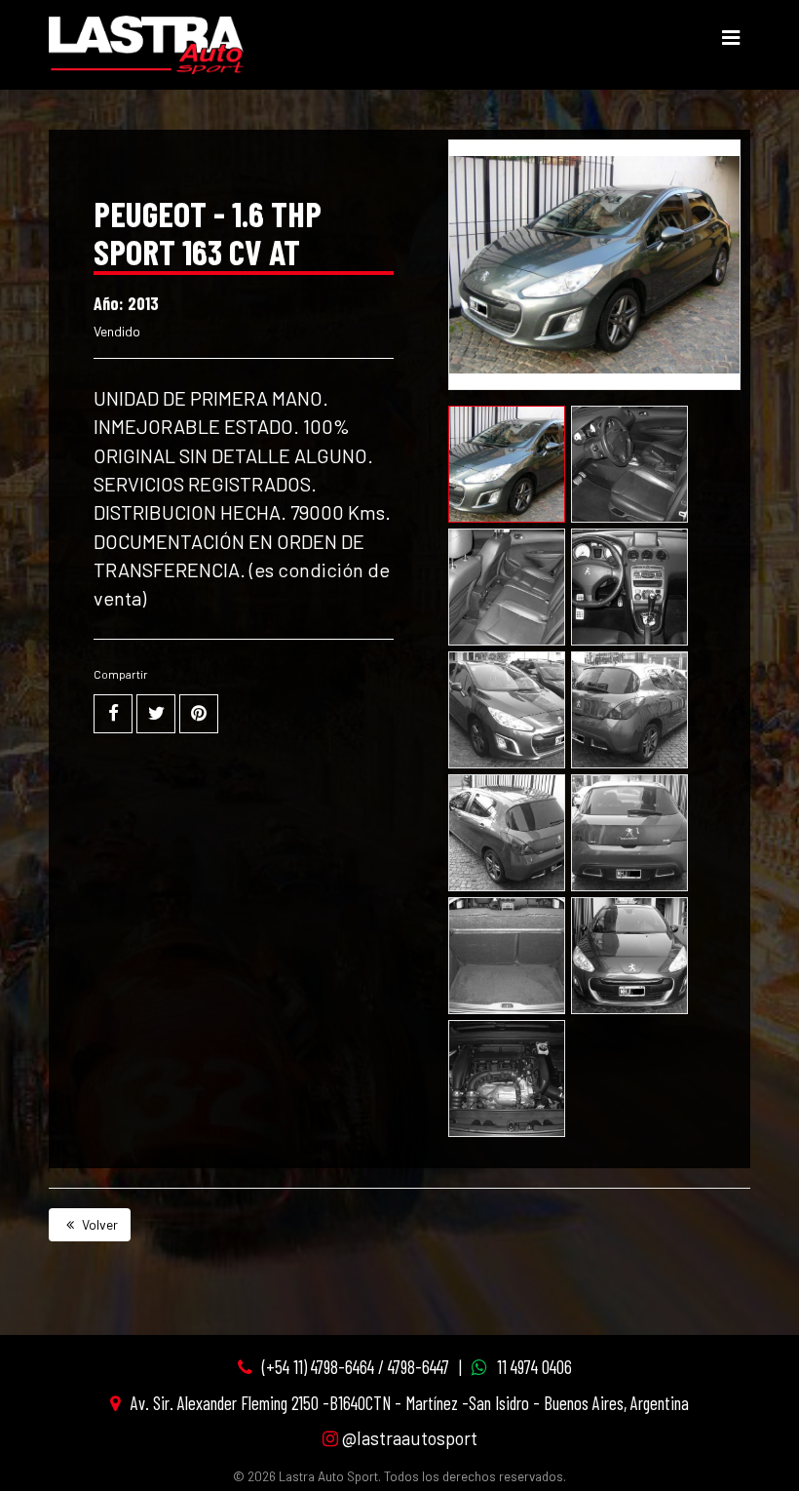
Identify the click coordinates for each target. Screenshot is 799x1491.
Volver (98, 1224)
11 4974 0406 (534, 1366)
